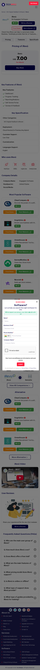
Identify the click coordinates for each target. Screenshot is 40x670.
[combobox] (7, 336)
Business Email (9, 325)
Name (6, 318)
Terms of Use (25, 368)
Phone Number (9, 332)
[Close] (37, 302)
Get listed (33, 3)
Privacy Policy (33, 368)
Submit (20, 364)
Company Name (9, 340)
